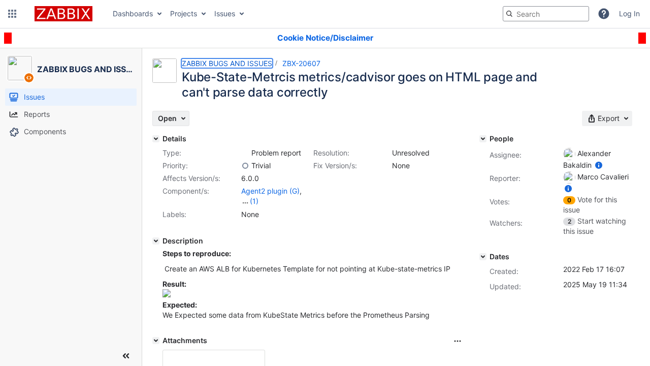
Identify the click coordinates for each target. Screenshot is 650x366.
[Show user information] (599, 165)
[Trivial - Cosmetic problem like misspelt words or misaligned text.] (245, 166)
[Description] (155, 241)
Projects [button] (183, 13)
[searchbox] (546, 14)
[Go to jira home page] (63, 14)
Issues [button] (224, 13)
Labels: (174, 214)
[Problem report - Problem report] (245, 153)
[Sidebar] (126, 355)
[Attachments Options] (457, 341)
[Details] (155, 138)
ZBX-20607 (301, 63)
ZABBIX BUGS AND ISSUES (227, 63)
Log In (629, 13)
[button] (12, 14)
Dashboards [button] (133, 13)
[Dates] (482, 256)
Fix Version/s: (335, 165)
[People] (482, 138)
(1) (254, 201)
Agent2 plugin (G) (270, 191)
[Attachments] (155, 340)
